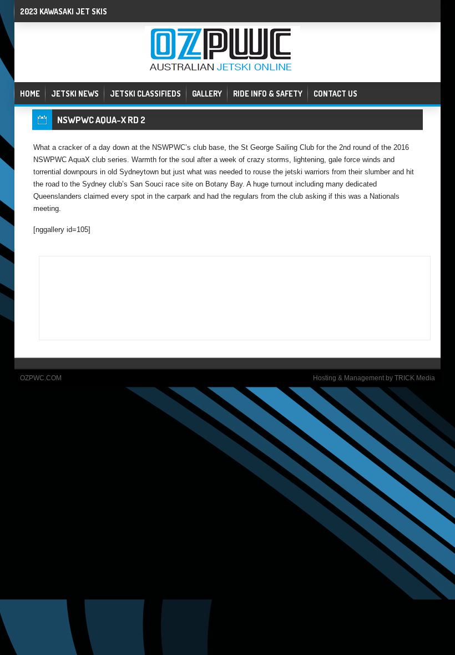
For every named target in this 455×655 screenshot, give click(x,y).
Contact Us (335, 93)
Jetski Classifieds (145, 93)
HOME (30, 93)
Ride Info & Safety (267, 93)
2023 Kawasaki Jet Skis (63, 11)
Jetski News (75, 93)
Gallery (207, 93)
